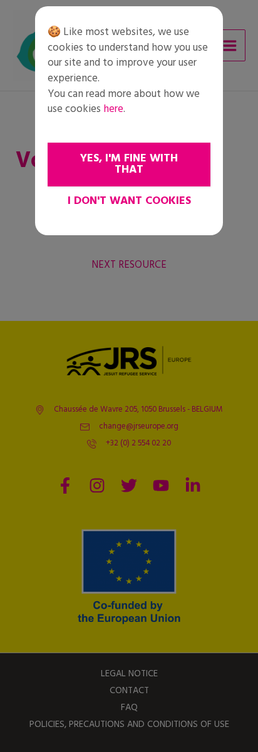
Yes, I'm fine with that (129, 164)
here (113, 109)
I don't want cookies (129, 201)
